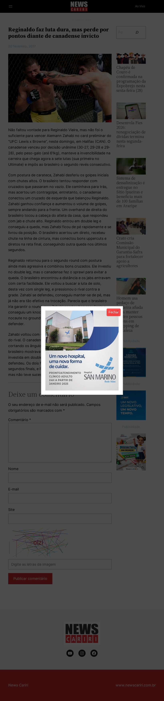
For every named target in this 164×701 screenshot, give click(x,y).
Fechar (114, 312)
